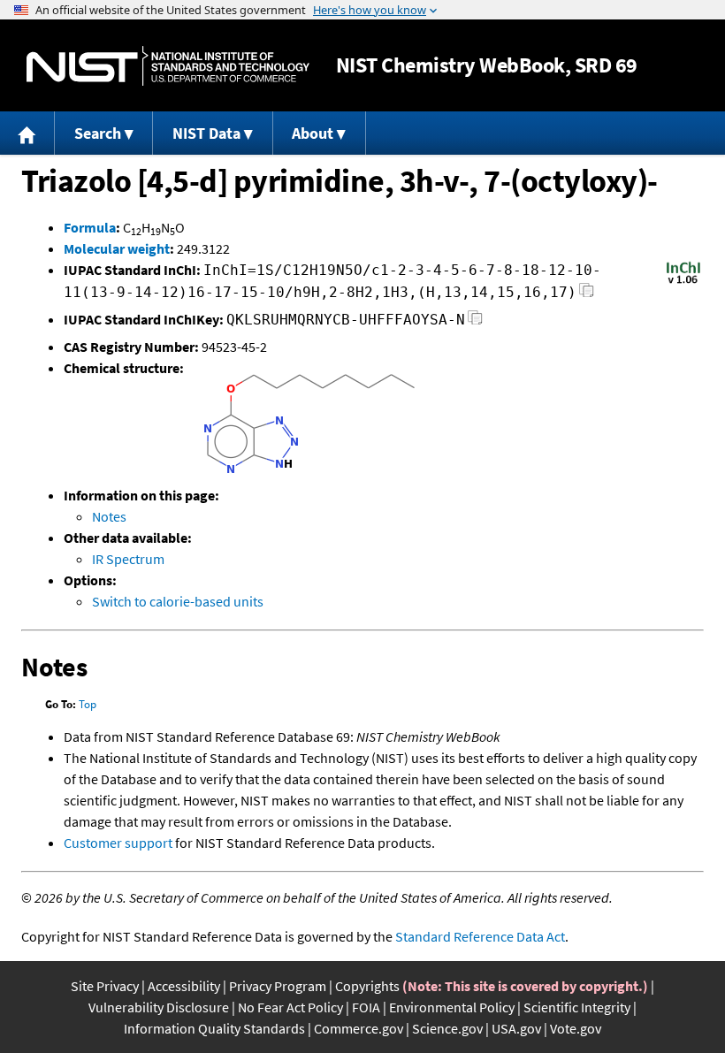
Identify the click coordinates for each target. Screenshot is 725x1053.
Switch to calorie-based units (177, 601)
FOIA (366, 1007)
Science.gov (447, 1028)
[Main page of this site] (27, 133)
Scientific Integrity (576, 1007)
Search (97, 133)
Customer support (118, 842)
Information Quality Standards (214, 1028)
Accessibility (184, 986)
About (312, 133)
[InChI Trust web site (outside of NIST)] (683, 282)
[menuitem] (27, 133)
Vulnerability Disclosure (158, 1007)
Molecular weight (117, 248)
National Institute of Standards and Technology (168, 66)
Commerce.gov (358, 1028)
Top (87, 704)
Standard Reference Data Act (480, 936)
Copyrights (367, 986)
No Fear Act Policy (290, 1007)
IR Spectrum (128, 559)
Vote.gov (575, 1028)
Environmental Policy (452, 1007)
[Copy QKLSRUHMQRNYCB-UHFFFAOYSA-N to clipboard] (475, 322)
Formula (90, 227)
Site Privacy (105, 986)
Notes (109, 516)
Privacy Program (277, 986)
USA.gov (516, 1028)
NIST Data (206, 133)
